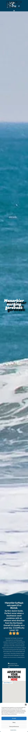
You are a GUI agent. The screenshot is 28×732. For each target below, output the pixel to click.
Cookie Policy (13, 730)
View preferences (14, 726)
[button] (26, 704)
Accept (14, 718)
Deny (14, 722)
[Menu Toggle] (14, 10)
